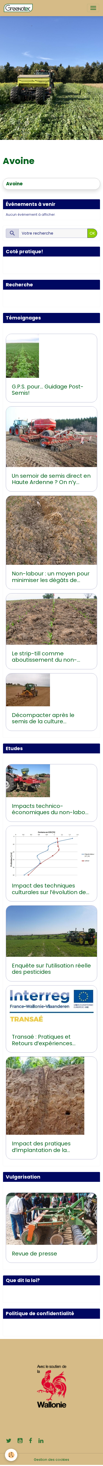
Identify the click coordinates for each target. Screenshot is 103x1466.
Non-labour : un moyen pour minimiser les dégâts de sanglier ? (51, 577)
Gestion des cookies (51, 1459)
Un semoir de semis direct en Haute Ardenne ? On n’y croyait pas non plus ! (51, 479)
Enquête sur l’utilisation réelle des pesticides (51, 969)
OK (92, 233)
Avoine (14, 183)
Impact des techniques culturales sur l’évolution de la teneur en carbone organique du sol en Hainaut (50, 889)
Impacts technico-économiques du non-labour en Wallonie (51, 809)
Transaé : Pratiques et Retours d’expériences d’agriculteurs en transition (48, 1040)
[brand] (19, 8)
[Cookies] (11, 1455)
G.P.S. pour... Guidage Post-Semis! (47, 390)
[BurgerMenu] (93, 8)
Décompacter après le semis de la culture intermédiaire (43, 718)
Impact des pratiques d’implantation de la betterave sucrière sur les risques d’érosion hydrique (47, 1146)
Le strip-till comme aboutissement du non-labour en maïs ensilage (44, 656)
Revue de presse (34, 1254)
